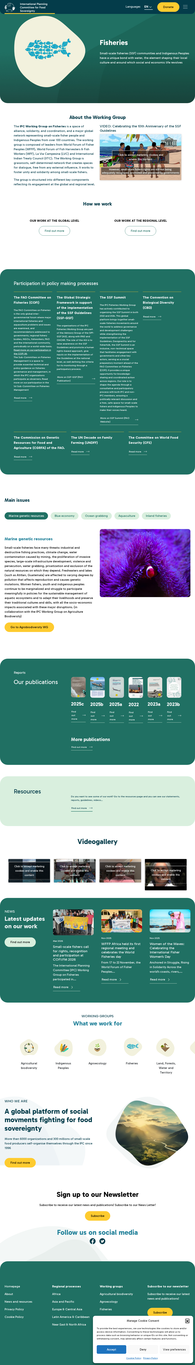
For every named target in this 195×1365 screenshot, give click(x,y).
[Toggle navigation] (185, 6)
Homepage (12, 1286)
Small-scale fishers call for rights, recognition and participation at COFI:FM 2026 (71, 953)
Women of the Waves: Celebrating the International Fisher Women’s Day (167, 950)
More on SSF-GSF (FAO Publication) (70, 379)
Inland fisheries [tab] (156, 516)
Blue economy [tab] (64, 516)
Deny (143, 1349)
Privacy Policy (150, 1358)
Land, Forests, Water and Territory (166, 1067)
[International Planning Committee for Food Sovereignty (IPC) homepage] (30, 7)
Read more (20, 397)
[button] (187, 1321)
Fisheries (132, 1063)
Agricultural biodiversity (29, 1065)
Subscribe (97, 1216)
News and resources (18, 1301)
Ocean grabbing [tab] (96, 516)
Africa (56, 1294)
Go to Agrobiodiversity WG (29, 627)
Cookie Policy (133, 1358)
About (9, 1294)
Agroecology (97, 1063)
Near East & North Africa (69, 1324)
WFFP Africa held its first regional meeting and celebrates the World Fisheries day (121, 950)
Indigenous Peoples (63, 1065)
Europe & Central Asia (67, 1309)
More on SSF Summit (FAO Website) (114, 420)
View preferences (174, 1349)
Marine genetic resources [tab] (26, 516)
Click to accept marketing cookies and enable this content (140, 157)
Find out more (54, 231)
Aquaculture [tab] (126, 516)
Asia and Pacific (63, 1301)
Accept (111, 1349)
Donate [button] (168, 7)
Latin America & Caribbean (71, 1317)
